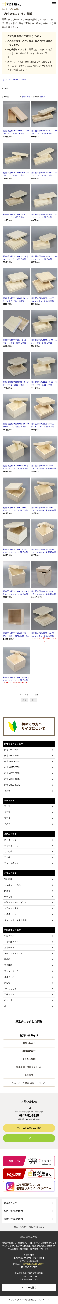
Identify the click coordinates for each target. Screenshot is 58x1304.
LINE (29, 1138)
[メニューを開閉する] (54, 3)
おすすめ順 (26, 97)
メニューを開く (29, 1287)
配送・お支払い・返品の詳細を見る (29, 1227)
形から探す (9, 800)
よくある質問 (29, 1059)
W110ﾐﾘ (23, 80)
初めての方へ (29, 1043)
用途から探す (10, 873)
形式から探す (10, 834)
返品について (10, 1203)
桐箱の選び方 (29, 1051)
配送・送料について (13, 1211)
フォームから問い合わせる (29, 1128)
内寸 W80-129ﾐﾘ (14, 80)
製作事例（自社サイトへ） (29, 1067)
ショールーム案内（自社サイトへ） (29, 1083)
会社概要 (29, 1075)
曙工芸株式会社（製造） (34, 1264)
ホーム (5, 80)
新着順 (42, 97)
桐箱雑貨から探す (12, 930)
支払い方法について (13, 1219)
